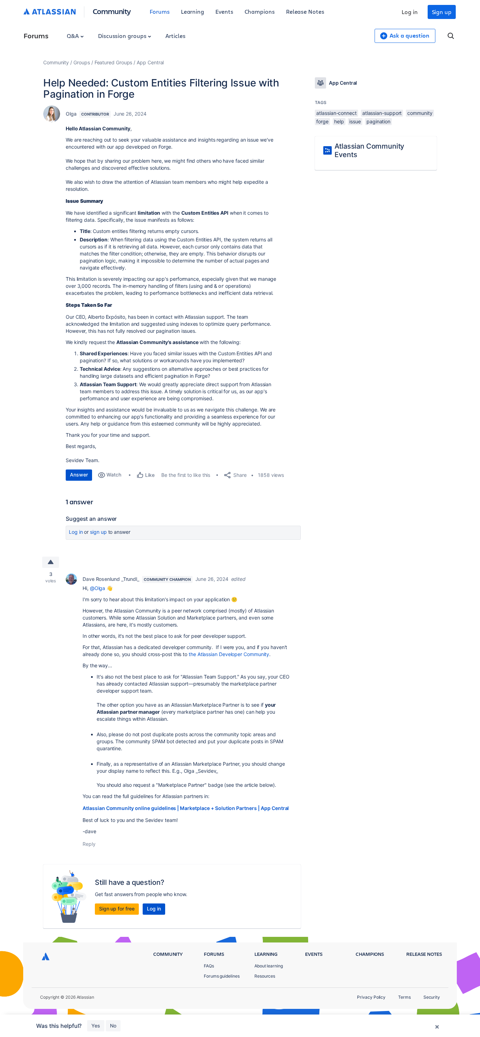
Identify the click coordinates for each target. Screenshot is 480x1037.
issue (355, 121)
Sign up (442, 11)
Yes (95, 1026)
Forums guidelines (222, 976)
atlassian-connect (336, 113)
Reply (89, 844)
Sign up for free (117, 909)
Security (431, 997)
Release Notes (305, 11)
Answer (79, 475)
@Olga (97, 588)
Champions (260, 11)
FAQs (209, 965)
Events (224, 11)
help (339, 121)
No (113, 1026)
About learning (268, 965)
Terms (404, 997)
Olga (71, 114)
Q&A (73, 35)
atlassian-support (382, 113)
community (419, 113)
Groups (81, 62)
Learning (192, 11)
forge (322, 121)
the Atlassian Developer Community (229, 654)
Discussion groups (123, 35)
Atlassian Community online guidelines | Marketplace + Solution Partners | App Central (186, 808)
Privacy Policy (371, 997)
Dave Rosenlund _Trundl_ (111, 579)
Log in (410, 11)
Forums (160, 11)
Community (112, 11)
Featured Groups (113, 62)
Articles (175, 35)
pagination (378, 121)
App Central (150, 62)
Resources (264, 976)
